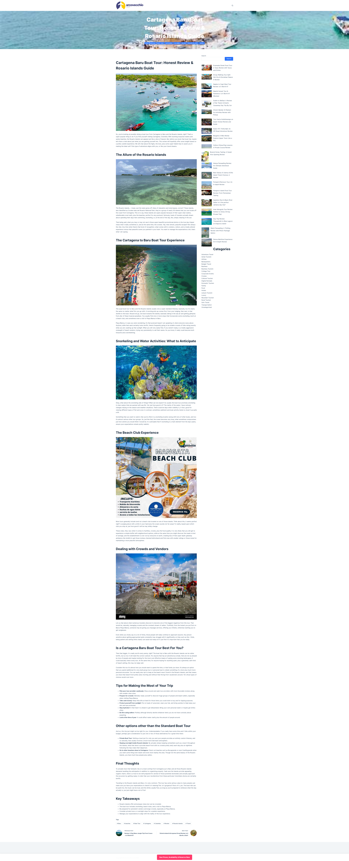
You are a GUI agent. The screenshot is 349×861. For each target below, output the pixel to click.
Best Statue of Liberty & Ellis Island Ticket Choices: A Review (223, 175)
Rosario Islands (193, 43)
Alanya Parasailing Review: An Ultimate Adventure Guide (222, 165)
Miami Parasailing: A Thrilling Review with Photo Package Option (220, 230)
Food (203, 288)
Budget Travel (206, 264)
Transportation (206, 305)
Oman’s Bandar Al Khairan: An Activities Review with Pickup (222, 112)
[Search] (232, 5)
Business (204, 266)
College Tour (205, 271)
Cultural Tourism (207, 278)
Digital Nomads (206, 281)
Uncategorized (206, 307)
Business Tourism (207, 269)
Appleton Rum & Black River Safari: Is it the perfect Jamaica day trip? (222, 202)
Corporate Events (207, 274)
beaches (152, 43)
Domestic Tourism (207, 283)
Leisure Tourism (206, 293)
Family (203, 286)
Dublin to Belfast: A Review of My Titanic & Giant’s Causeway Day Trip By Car (222, 103)
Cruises (204, 276)
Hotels (203, 290)
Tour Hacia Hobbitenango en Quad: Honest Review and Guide (223, 121)
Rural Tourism (206, 300)
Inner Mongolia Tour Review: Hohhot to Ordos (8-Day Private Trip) (223, 211)
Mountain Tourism (207, 298)
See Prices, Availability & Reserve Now (174, 857)
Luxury (203, 295)
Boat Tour (160, 43)
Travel (202, 43)
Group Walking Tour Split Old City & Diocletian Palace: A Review (223, 77)
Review (184, 43)
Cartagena (168, 43)
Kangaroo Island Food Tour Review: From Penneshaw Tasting (222, 193)
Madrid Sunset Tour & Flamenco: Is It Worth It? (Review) (221, 93)
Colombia (177, 43)
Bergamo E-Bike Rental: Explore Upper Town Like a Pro (222, 138)
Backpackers (205, 262)
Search (203, 56)
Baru (146, 43)
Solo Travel (205, 302)
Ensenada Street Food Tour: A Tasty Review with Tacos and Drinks (222, 68)
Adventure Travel (207, 254)
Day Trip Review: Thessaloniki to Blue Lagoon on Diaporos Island (223, 221)
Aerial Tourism (206, 257)
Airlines (203, 259)
